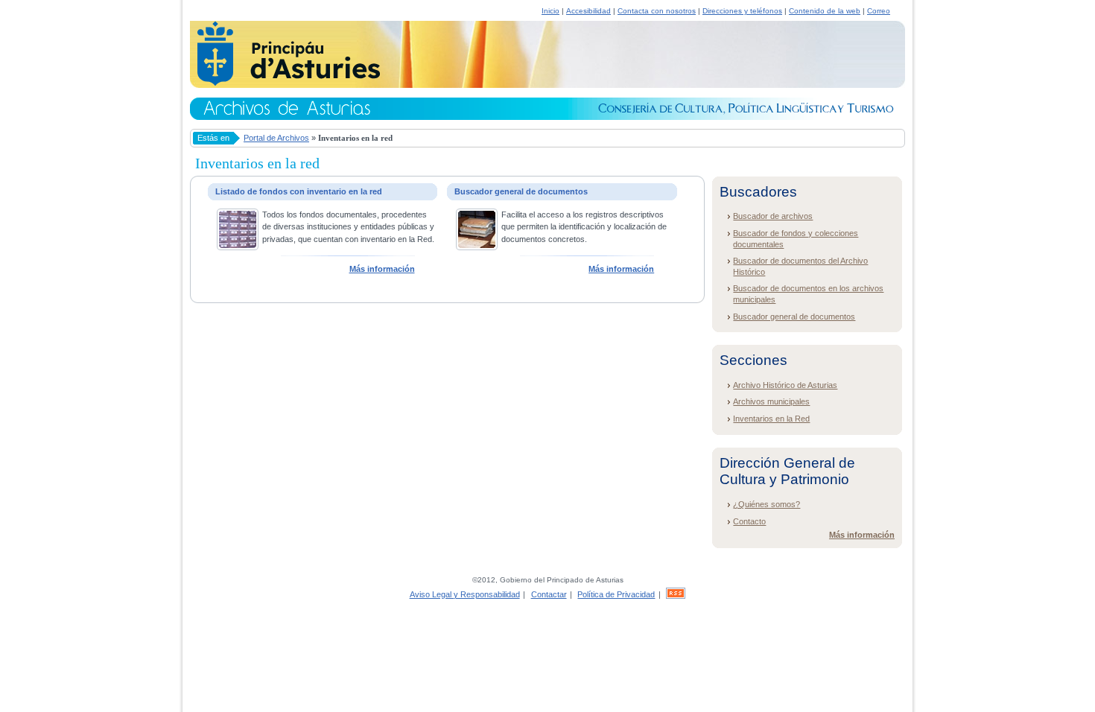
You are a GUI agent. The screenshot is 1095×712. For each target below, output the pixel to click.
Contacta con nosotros (657, 11)
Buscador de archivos (773, 216)
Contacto (749, 521)
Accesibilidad (588, 11)
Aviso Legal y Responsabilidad (465, 594)
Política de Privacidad (616, 594)
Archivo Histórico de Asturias (785, 385)
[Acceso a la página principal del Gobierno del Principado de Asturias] (285, 83)
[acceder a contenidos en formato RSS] (675, 594)
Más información (382, 268)
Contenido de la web (824, 11)
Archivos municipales (771, 401)
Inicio (550, 11)
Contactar (549, 594)
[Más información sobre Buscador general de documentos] (477, 247)
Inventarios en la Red (771, 418)
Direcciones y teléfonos (742, 11)
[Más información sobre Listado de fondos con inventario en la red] (237, 247)
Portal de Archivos (276, 137)
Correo (878, 11)
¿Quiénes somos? (766, 504)
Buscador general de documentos (794, 316)
